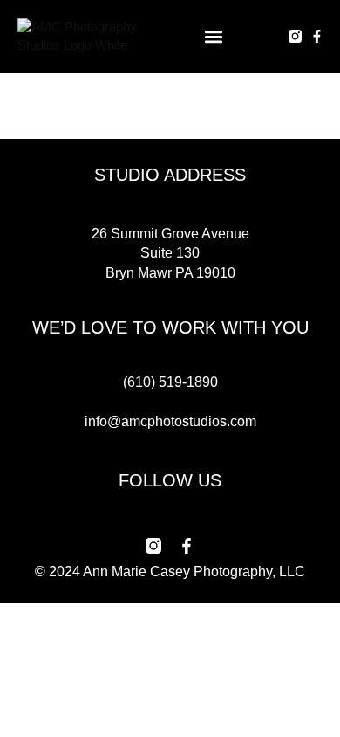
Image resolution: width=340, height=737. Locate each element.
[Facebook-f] (316, 36)
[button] (214, 36)
